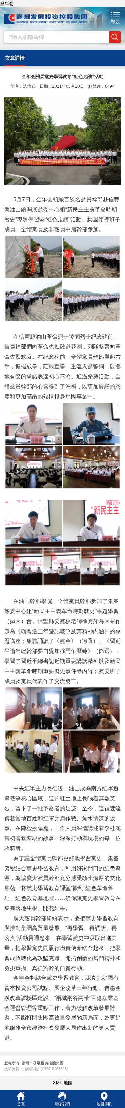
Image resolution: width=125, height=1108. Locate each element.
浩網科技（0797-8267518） (46, 1069)
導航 (115, 21)
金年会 (7, 3)
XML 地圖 (63, 1082)
